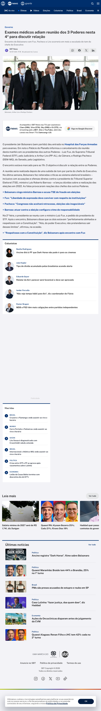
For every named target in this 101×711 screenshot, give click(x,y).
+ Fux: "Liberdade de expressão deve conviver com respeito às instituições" (44, 198)
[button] (20, 518)
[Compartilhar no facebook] (79, 50)
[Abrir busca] (92, 3)
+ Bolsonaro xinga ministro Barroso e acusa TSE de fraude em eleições (41, 192)
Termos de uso (74, 663)
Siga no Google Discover (81, 129)
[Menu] (98, 3)
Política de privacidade (51, 663)
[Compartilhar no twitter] (86, 50)
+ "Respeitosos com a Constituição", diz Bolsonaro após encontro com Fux (44, 232)
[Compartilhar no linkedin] (93, 50)
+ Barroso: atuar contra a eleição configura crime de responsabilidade (41, 209)
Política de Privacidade (57, 703)
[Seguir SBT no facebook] (43, 679)
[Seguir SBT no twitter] (50, 679)
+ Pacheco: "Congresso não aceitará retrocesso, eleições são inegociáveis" (44, 203)
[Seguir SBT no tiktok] (65, 679)
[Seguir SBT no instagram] (36, 679)
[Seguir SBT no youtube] (58, 679)
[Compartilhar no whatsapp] (72, 50)
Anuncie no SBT (28, 663)
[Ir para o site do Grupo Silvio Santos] (46, 654)
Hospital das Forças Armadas (80, 144)
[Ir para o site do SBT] (65, 654)
